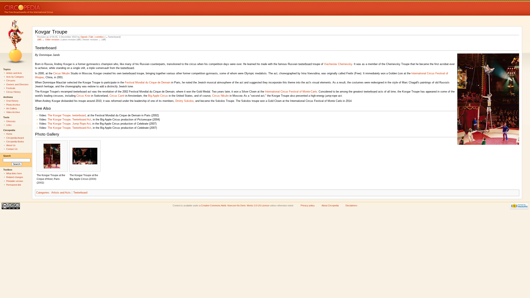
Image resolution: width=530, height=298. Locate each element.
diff (39, 39)
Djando (84, 37)
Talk (91, 37)
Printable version (14, 181)
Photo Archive (13, 104)
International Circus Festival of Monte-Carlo (291, 91)
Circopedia (42, 8)
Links (9, 125)
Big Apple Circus (158, 95)
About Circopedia (330, 205)
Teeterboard (80, 192)
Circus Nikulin (61, 73)
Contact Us (12, 149)
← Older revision (50, 39)
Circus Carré (117, 95)
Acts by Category (15, 77)
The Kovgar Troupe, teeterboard (67, 115)
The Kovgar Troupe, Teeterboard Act (69, 119)
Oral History (12, 101)
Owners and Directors (17, 84)
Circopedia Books (15, 141)
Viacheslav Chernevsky (338, 64)
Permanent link (13, 185)
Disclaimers (351, 205)
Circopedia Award (15, 138)
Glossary (11, 121)
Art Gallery (11, 108)
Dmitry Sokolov (184, 101)
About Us (11, 145)
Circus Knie (83, 95)
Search (7, 156)
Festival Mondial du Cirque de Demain (147, 82)
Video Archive (13, 112)
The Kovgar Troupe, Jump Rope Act (69, 123)
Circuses (10, 80)
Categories (42, 192)
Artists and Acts (61, 192)
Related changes (14, 177)
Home (9, 134)
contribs (99, 37)
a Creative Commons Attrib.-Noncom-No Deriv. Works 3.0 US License (234, 205)
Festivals (10, 88)
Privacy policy (308, 205)
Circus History (13, 92)
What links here (14, 173)
